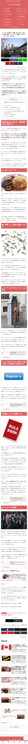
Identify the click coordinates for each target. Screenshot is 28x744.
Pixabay (14, 603)
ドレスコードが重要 (8, 116)
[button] (18, 63)
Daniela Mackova (5, 603)
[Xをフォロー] (20, 629)
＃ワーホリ (23, 613)
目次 (12, 99)
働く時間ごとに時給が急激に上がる (11, 107)
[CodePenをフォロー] (20, 632)
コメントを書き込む (14, 727)
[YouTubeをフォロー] (7, 632)
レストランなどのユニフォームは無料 (12, 109)
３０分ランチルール (8, 105)
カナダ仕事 (4, 613)
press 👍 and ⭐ (5, 606)
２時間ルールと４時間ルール (10, 114)
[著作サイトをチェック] (7, 629)
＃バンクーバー (16, 613)
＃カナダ (10, 613)
